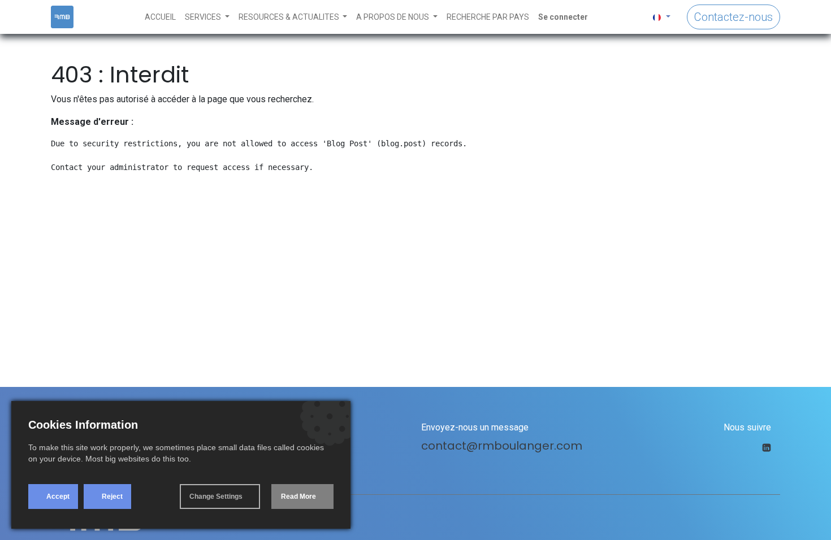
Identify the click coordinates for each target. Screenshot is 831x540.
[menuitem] (160, 17)
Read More (298, 496)
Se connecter (563, 16)
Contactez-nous (733, 17)
